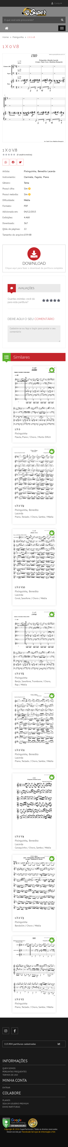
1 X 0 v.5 (19, 673)
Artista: (6, 171)
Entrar (6, 1087)
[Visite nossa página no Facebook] (14, 1030)
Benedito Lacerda (46, 171)
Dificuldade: (8, 200)
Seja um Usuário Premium (15, 1103)
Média (27, 200)
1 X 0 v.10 (20, 587)
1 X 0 (17, 429)
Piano (46, 177)
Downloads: (8, 223)
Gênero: (6, 182)
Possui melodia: (10, 194)
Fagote (38, 177)
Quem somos (9, 1068)
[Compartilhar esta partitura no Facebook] (13, 162)
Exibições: (7, 217)
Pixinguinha (18, 37)
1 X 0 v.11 (20, 750)
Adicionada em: (10, 211)
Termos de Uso (10, 1074)
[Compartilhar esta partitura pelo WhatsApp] (5, 162)
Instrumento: (8, 177)
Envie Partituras (11, 1106)
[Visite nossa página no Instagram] (5, 1030)
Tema (26, 182)
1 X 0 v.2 (19, 999)
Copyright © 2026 (12, 1129)
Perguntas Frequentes (14, 1071)
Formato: (6, 205)
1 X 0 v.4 (19, 836)
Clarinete (28, 177)
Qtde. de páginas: (11, 228)
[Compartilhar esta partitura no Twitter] (20, 162)
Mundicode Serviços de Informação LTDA (38, 1132)
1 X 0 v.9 (19, 505)
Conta (56, 3)
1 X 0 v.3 (19, 918)
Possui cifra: (8, 188)
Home (5, 37)
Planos (6, 1100)
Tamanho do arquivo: (13, 234)
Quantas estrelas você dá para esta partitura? (21, 300)
